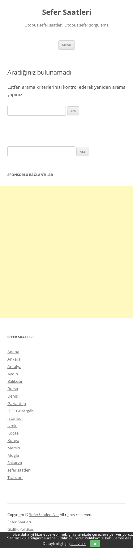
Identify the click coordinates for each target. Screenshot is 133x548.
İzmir (12, 425)
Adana (13, 351)
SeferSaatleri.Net (44, 514)
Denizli (13, 396)
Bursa (12, 388)
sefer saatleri (19, 470)
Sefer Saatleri (66, 12)
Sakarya (14, 462)
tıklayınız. (78, 543)
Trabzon (15, 477)
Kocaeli (13, 433)
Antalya (14, 366)
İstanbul (15, 418)
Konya (13, 440)
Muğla (13, 455)
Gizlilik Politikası (21, 529)
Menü (66, 45)
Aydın (12, 374)
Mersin (13, 448)
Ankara (13, 359)
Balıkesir (15, 381)
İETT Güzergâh (20, 411)
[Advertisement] (66, 252)
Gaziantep (16, 403)
